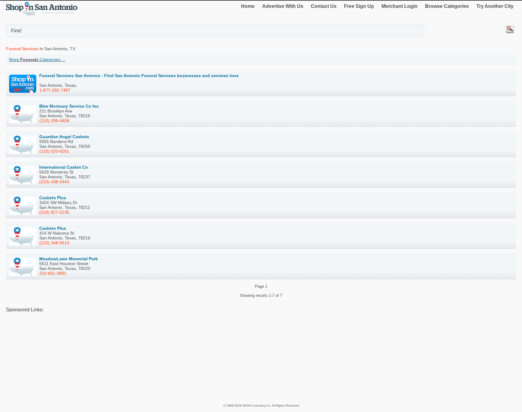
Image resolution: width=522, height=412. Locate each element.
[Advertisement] (187, 358)
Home (248, 6)
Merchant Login (399, 6)
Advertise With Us (282, 6)
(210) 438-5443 (54, 181)
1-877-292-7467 (54, 90)
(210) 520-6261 (54, 151)
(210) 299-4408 (54, 120)
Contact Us (324, 6)
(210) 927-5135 (54, 212)
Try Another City (495, 6)
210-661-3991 (52, 273)
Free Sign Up (359, 6)
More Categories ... (37, 59)
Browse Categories (447, 6)
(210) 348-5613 (54, 242)
